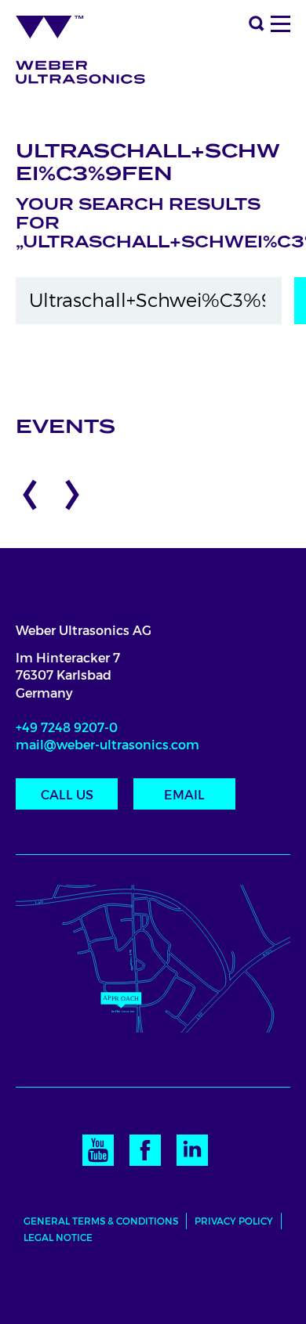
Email (184, 795)
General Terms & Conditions (101, 1221)
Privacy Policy (234, 1221)
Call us (67, 795)
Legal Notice (58, 1237)
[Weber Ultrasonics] (91, 44)
